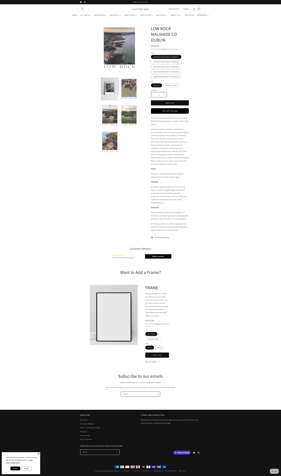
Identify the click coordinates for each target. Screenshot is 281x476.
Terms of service (146, 471)
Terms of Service (86, 439)
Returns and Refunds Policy (90, 428)
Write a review (158, 256)
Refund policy (126, 471)
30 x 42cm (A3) (153, 339)
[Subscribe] (157, 394)
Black (150, 348)
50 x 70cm (151, 334)
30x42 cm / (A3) (171, 85)
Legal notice (182, 471)
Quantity (153, 90)
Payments (83, 432)
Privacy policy (136, 471)
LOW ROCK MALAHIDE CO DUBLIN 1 (166, 57)
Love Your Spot (104, 471)
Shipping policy (158, 471)
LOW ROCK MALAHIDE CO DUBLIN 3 (166, 67)
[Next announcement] (163, 2)
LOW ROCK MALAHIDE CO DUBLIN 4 (166, 72)
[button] (82, 8)
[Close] (38, 454)
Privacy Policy (85, 435)
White (159, 348)
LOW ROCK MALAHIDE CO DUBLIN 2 (166, 62)
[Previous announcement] (117, 2)
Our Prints (83, 420)
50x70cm (156, 85)
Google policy (15, 462)
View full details (151, 362)
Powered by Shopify (114, 471)
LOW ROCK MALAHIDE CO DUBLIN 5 (166, 77)
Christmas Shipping (87, 424)
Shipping (163, 49)
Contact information (171, 471)
